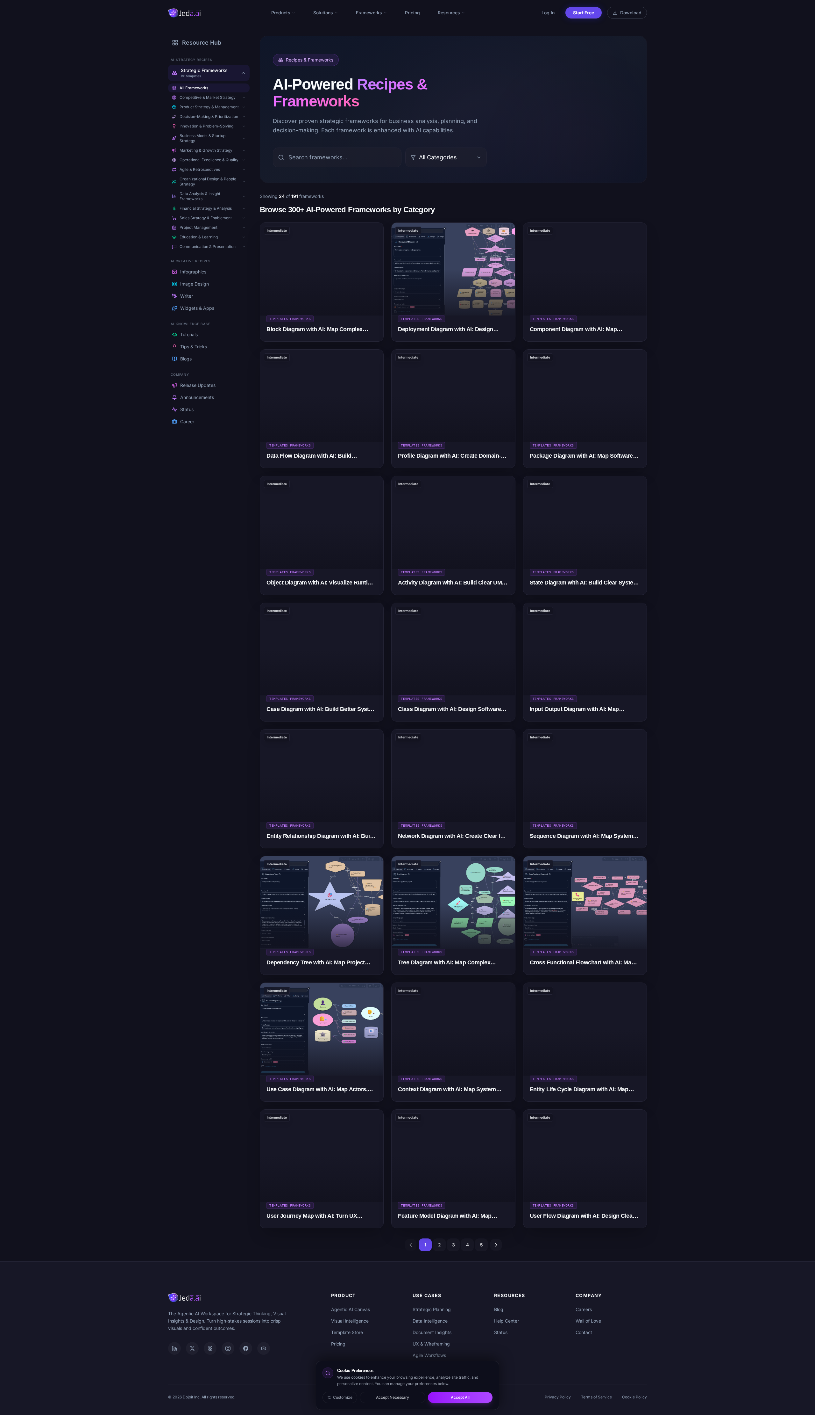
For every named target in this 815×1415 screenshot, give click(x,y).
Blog (498, 1309)
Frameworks (369, 12)
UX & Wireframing (431, 1343)
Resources (449, 12)
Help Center (506, 1321)
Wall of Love (588, 1321)
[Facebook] (245, 1348)
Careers (584, 1309)
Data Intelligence (430, 1321)
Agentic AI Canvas (350, 1309)
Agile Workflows (429, 1355)
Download (630, 12)
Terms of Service (596, 1397)
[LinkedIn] (174, 1348)
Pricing (412, 12)
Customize (342, 1397)
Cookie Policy (634, 1397)
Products (280, 12)
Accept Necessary (392, 1397)
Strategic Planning (432, 1309)
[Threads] (210, 1348)
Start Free (583, 12)
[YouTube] (263, 1348)
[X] (192, 1348)
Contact (584, 1332)
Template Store (347, 1332)
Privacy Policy (558, 1397)
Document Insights (432, 1332)
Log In (548, 12)
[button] (244, 97)
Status (500, 1332)
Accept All (460, 1397)
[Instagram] (228, 1348)
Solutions (323, 12)
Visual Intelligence (350, 1321)
